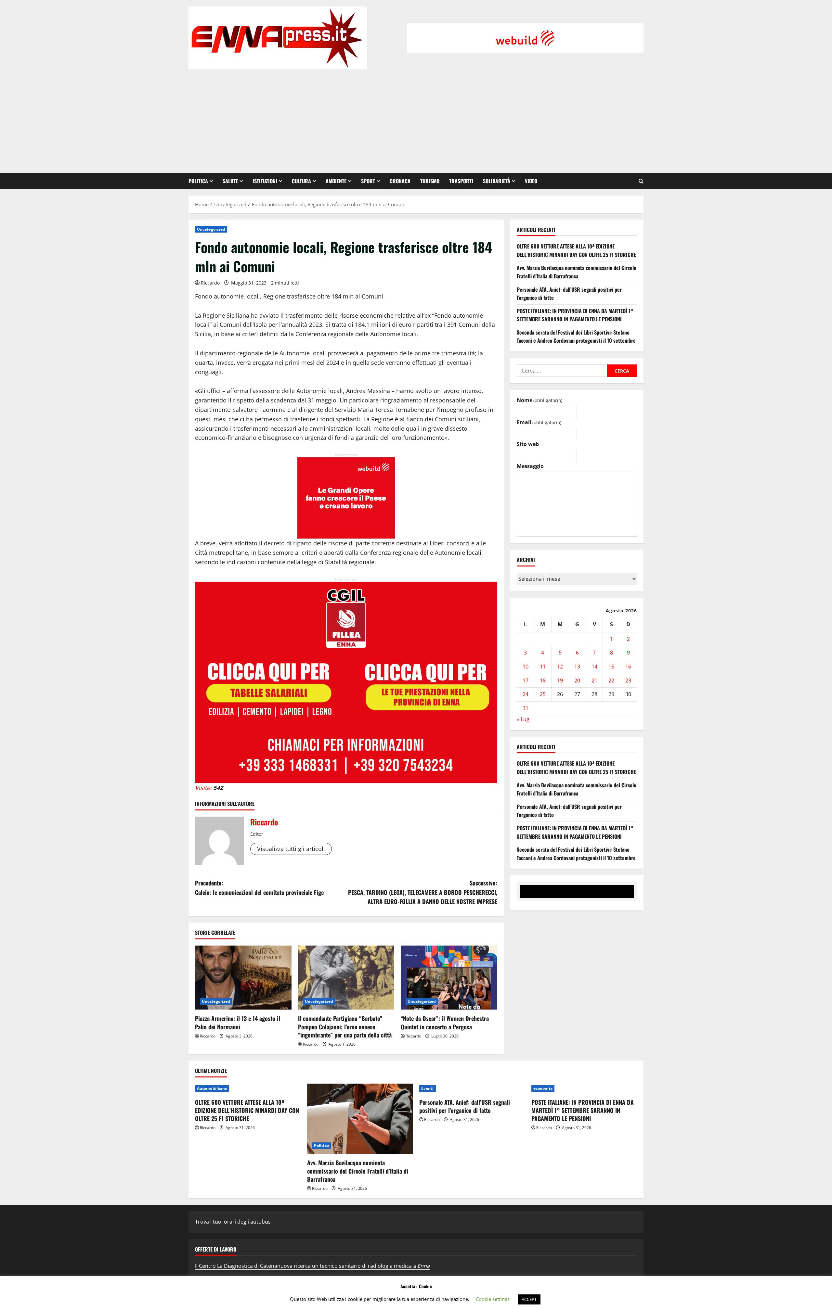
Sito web (528, 444)
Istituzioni (265, 181)
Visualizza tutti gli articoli (291, 849)
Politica (198, 181)
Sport (368, 181)
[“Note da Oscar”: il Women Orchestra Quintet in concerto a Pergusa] (449, 978)
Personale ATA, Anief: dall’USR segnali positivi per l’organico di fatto (464, 1106)
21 (594, 680)
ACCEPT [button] (529, 1299)
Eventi (427, 1088)
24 (525, 694)
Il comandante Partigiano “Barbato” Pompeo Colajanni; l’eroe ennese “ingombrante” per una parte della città (345, 1026)
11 (543, 666)
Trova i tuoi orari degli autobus (233, 1221)
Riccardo (210, 283)
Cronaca (400, 181)
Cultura (301, 181)
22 (611, 680)
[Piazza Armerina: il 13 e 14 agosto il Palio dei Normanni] (243, 978)
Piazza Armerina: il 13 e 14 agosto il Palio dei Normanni (237, 1022)
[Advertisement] (416, 117)
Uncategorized (211, 229)
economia (542, 1088)
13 (577, 666)
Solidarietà (496, 181)
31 (525, 708)
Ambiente (336, 181)
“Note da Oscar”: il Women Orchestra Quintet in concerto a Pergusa (445, 1022)
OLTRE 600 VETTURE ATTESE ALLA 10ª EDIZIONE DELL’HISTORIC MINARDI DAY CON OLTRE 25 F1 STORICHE (576, 251)
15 (611, 666)
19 (560, 680)
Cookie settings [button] (493, 1299)
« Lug (523, 719)
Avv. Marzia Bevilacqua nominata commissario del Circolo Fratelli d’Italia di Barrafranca (576, 272)
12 (560, 666)
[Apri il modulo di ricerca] (641, 181)
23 (628, 680)
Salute (230, 181)
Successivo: (422, 892)
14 (594, 666)
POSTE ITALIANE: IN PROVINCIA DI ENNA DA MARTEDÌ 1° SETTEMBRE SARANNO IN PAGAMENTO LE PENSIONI (575, 315)
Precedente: (259, 888)
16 (628, 666)
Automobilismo (212, 1088)
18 (543, 680)
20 (577, 680)
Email (539, 422)
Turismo (429, 181)
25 (543, 694)
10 (525, 666)
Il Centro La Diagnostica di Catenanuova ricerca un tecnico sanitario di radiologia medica (312, 1265)
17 (525, 680)
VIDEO (531, 181)
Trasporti (461, 181)
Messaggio (530, 466)
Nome (539, 400)
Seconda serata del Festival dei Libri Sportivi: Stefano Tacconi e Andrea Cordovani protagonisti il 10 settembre (576, 337)
